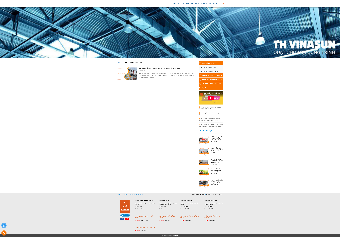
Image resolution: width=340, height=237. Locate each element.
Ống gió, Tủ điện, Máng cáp (211, 83)
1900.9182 (167, 220)
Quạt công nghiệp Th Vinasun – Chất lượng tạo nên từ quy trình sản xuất (217, 182)
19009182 (139, 206)
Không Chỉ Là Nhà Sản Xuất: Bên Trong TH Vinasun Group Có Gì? (217, 150)
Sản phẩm (181, 3)
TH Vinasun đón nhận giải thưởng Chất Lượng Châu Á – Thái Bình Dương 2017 (211, 125)
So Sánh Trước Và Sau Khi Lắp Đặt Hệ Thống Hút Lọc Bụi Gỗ (210, 107)
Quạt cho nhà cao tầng (208, 67)
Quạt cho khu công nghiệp (209, 71)
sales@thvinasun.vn (168, 209)
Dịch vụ (196, 3)
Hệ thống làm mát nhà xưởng (212, 79)
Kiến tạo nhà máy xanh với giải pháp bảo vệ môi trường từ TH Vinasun (217, 171)
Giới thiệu (173, 3)
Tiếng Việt (227, 3)
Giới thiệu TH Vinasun (198, 194)
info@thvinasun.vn (143, 209)
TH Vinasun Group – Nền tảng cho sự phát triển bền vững (217, 160)
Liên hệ (215, 3)
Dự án (203, 3)
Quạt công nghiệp (208, 63)
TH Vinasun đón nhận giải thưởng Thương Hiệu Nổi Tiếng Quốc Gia (209, 119)
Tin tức (208, 3)
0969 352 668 (144, 220)
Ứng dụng (189, 3)
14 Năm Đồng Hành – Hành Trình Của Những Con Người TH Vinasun (217, 139)
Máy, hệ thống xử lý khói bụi (212, 75)
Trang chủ (120, 62)
